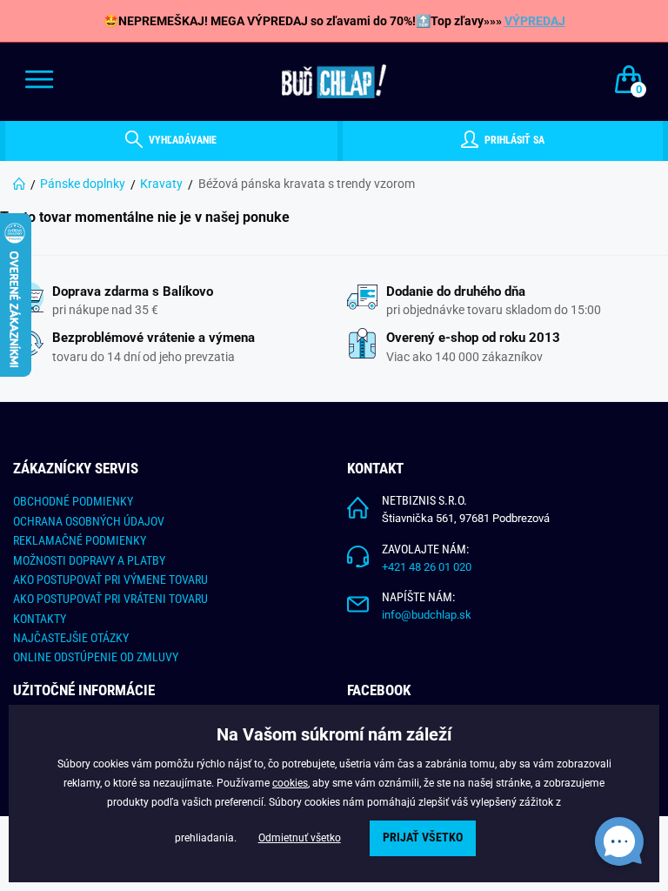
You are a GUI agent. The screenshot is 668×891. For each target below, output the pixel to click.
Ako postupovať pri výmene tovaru (110, 579)
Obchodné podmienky (73, 501)
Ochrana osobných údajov (88, 521)
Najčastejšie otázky (71, 638)
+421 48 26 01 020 (426, 566)
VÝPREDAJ (534, 21)
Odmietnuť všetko (299, 838)
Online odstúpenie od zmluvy (95, 657)
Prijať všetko (423, 837)
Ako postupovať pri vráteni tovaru (110, 599)
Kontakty (39, 619)
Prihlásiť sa (513, 140)
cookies (290, 783)
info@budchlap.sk (426, 614)
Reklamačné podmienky (79, 540)
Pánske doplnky (82, 184)
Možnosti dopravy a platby (89, 560)
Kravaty (161, 184)
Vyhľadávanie (181, 140)
